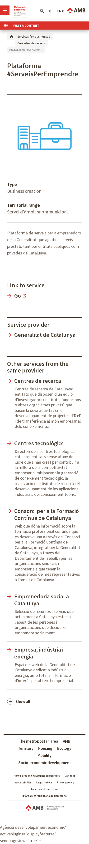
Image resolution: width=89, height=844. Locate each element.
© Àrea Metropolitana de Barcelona (44, 795)
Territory (25, 748)
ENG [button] (61, 11)
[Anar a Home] (11, 36)
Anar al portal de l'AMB (76, 11)
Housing (45, 748)
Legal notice (44, 782)
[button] (42, 11)
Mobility (44, 755)
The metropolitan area (38, 741)
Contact (70, 775)
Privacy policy (65, 782)
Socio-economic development (44, 762)
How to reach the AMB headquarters (37, 775)
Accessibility (23, 782)
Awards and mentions (44, 789)
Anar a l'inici (20, 10)
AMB (66, 741)
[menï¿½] (4, 10)
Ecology (64, 748)
